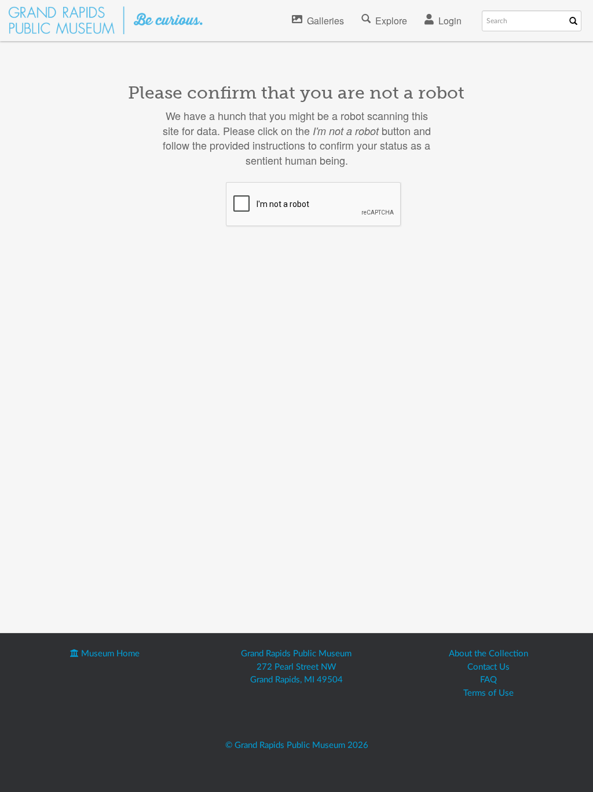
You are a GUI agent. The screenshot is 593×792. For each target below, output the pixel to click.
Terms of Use (488, 693)
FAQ (488, 679)
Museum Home (109, 653)
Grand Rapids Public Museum (296, 653)
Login (450, 20)
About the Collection (488, 653)
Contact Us (488, 667)
